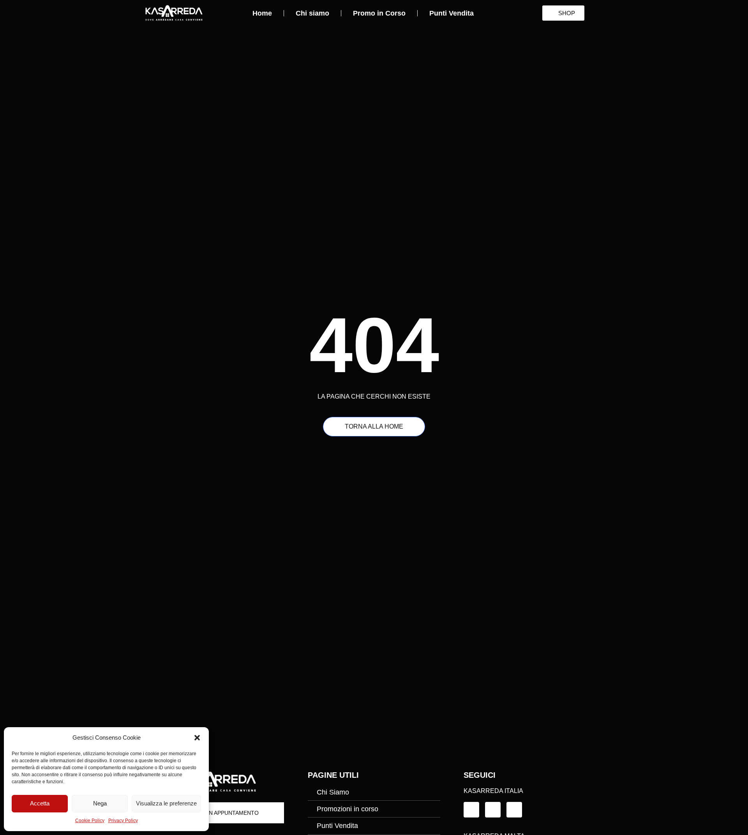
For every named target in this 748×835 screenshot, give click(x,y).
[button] (197, 738)
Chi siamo (312, 13)
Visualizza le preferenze (166, 803)
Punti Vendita (451, 13)
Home (262, 13)
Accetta (39, 803)
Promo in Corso (379, 13)
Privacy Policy (123, 820)
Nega (100, 803)
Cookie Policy (89, 820)
